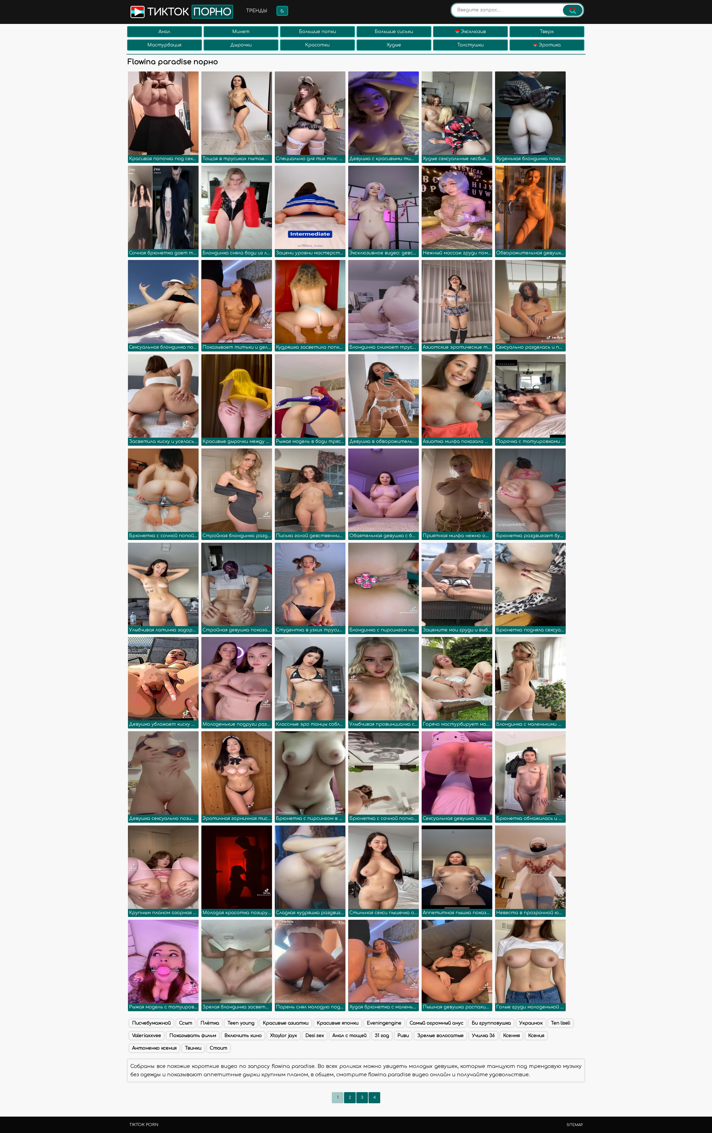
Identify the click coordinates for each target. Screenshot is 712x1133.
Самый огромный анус (436, 1023)
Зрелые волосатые (440, 1035)
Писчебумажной (151, 1023)
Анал (164, 31)
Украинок (531, 1023)
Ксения (536, 1035)
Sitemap (575, 1125)
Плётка (210, 1023)
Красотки (317, 45)
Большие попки (317, 31)
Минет (240, 31)
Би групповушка (491, 1023)
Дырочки (241, 45)
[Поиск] (572, 10)
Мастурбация (164, 45)
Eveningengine (384, 1023)
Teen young (241, 1023)
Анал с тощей (349, 1035)
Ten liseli (560, 1023)
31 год (382, 1035)
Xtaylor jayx (283, 1035)
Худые (394, 45)
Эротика (549, 45)
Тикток (188, 12)
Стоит (218, 1048)
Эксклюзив (472, 31)
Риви (403, 1035)
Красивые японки (338, 1023)
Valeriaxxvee (146, 1035)
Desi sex (314, 1035)
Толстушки (470, 45)
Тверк (547, 31)
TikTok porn (143, 1124)
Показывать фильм (192, 1035)
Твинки (193, 1048)
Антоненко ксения (154, 1048)
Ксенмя (511, 1035)
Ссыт (185, 1023)
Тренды (256, 10)
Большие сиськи (394, 31)
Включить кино (243, 1035)
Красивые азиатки (285, 1023)
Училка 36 (483, 1035)
